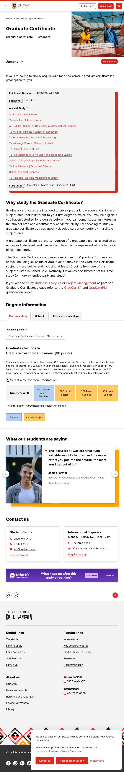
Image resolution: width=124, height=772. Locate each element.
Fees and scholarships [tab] (66, 316)
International (71, 639)
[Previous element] (115, 473)
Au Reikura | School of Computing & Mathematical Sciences (43, 125)
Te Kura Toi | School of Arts (25, 120)
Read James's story (59, 483)
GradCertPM (98, 287)
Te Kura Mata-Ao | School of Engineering (32, 137)
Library (10, 709)
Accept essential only (72, 760)
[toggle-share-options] (16, 595)
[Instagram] (15, 764)
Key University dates (76, 645)
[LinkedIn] (22, 764)
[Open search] (119, 6)
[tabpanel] (62, 374)
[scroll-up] (115, 595)
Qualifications (35, 19)
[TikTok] (29, 764)
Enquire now (18, 555)
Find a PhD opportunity (77, 652)
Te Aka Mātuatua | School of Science (30, 166)
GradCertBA (73, 287)
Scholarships (13, 658)
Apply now (106, 6)
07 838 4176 (21, 543)
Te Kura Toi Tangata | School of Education (33, 131)
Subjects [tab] (40, 316)
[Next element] (6, 473)
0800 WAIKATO (22, 538)
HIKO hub (12, 664)
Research (69, 658)
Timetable (12, 639)
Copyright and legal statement (24, 752)
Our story (11, 683)
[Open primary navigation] (5, 6)
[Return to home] (20, 6)
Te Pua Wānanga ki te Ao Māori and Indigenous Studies (40, 154)
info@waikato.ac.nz (25, 549)
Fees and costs (15, 652)
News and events (16, 690)
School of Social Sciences (24, 171)
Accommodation (73, 664)
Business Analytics (48, 283)
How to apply (14, 645)
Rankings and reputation (20, 696)
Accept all (45, 760)
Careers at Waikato (17, 702)
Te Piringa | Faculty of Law (24, 148)
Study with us (20, 19)
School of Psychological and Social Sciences (34, 160)
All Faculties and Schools (23, 114)
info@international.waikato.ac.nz (90, 548)
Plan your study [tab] (18, 316)
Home (9, 19)
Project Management (81, 283)
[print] (8, 595)
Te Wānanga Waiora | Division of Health (31, 143)
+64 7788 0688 (81, 543)
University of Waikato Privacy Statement (59, 751)
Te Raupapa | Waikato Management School (33, 177)
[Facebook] (8, 764)
